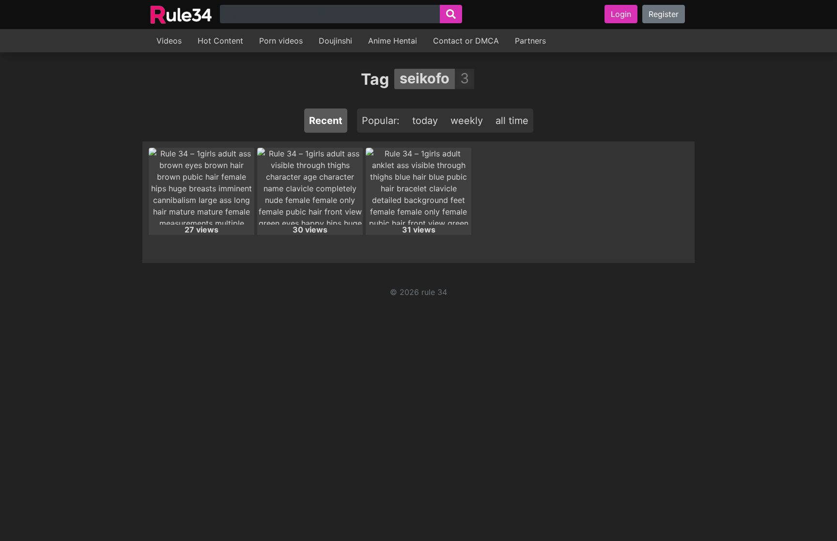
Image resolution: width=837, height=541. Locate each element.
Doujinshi (335, 41)
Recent (325, 120)
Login (621, 14)
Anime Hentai (392, 41)
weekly (466, 120)
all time (512, 120)
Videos (169, 41)
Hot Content (220, 41)
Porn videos (281, 41)
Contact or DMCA (466, 41)
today (425, 120)
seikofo (425, 78)
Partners (530, 41)
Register (664, 14)
